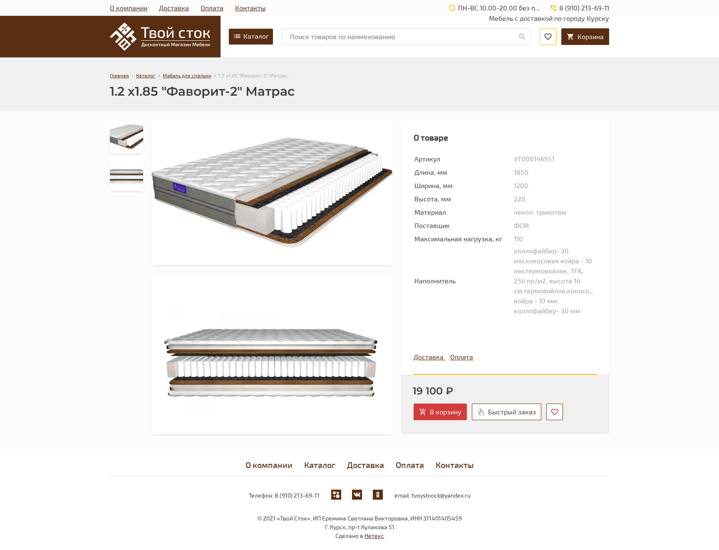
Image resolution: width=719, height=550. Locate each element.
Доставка (174, 8)
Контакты (250, 8)
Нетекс (374, 535)
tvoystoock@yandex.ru (441, 495)
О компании (128, 8)
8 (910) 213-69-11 (297, 495)
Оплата (212, 8)
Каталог (256, 36)
